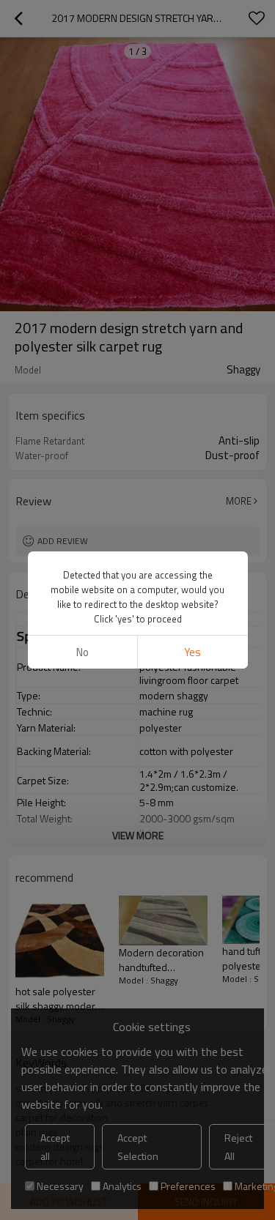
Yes (192, 652)
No (82, 652)
